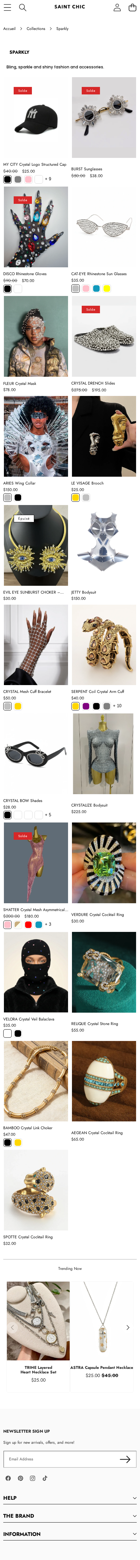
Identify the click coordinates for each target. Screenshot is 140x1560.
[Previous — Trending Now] (12, 1327)
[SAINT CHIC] (70, 7)
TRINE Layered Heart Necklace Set (38, 1370)
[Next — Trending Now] (127, 1327)
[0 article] (132, 7)
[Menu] (7, 7)
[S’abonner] (125, 1459)
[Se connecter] (117, 7)
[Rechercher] (22, 7)
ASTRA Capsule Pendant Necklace (101, 1367)
